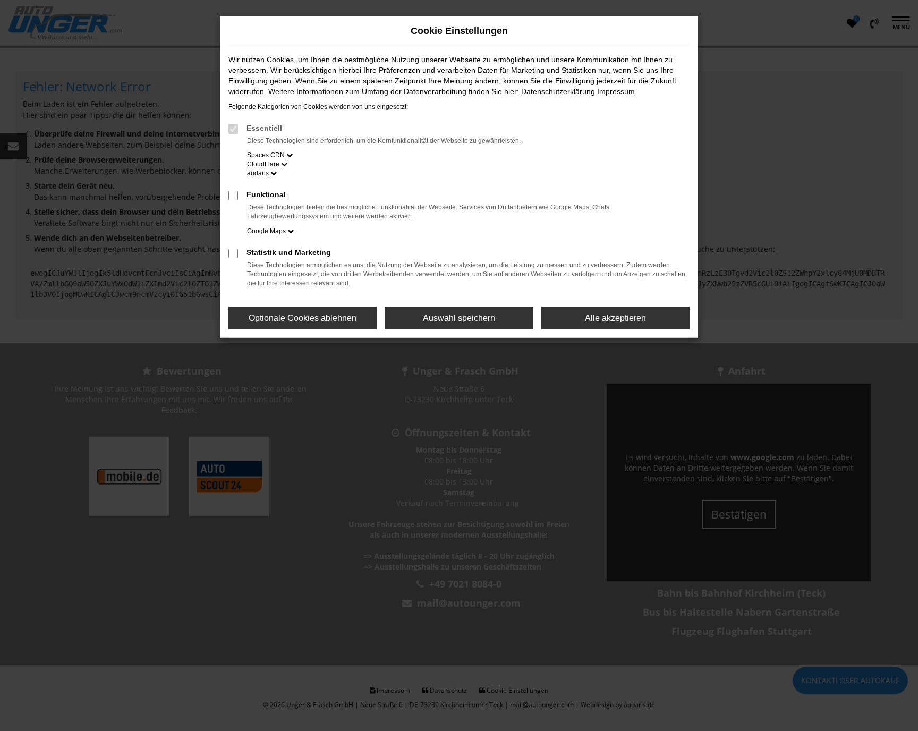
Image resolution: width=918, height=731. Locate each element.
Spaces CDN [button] (266, 155)
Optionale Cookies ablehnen (302, 317)
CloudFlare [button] (264, 164)
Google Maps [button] (267, 231)
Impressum (616, 91)
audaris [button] (258, 173)
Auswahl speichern (459, 317)
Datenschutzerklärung (558, 91)
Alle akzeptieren (615, 317)
